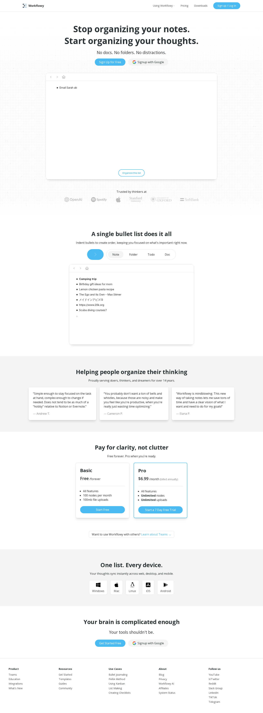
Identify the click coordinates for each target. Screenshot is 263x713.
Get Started (65, 674)
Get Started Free (110, 643)
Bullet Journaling (118, 674)
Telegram (214, 702)
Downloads (201, 5)
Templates (65, 679)
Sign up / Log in (227, 5)
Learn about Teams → (156, 534)
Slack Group (216, 688)
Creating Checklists (120, 692)
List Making (115, 688)
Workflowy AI (166, 683)
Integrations (16, 683)
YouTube (214, 674)
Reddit (212, 683)
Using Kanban (117, 683)
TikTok (213, 697)
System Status (167, 692)
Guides (63, 683)
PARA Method (117, 679)
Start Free (102, 510)
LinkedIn (213, 692)
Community (65, 688)
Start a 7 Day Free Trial (160, 510)
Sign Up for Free (110, 62)
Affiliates (164, 688)
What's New (16, 688)
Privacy (163, 679)
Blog (161, 674)
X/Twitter (214, 679)
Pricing (184, 5)
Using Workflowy (163, 5)
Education (14, 679)
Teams (13, 674)
